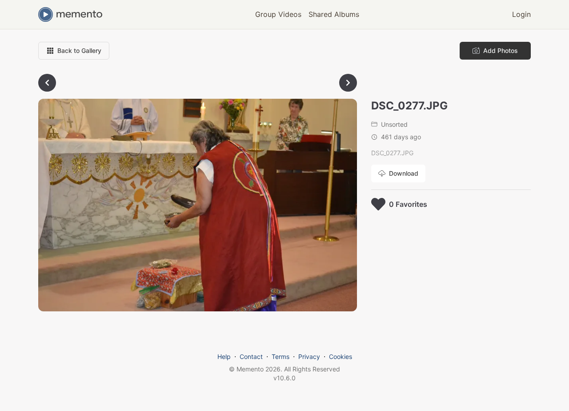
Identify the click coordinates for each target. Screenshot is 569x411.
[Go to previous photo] (47, 83)
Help (224, 356)
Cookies (340, 356)
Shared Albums (334, 14)
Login (521, 14)
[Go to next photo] (348, 83)
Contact (251, 356)
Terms (280, 356)
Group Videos (278, 14)
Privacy (309, 356)
